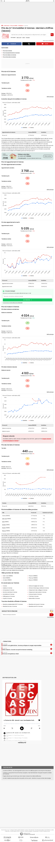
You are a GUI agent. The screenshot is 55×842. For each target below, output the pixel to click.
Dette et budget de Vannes (36, 585)
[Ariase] (34, 840)
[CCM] (21, 837)
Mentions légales (28, 831)
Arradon (28, 37)
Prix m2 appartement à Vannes (11, 52)
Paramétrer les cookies (49, 829)
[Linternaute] (34, 837)
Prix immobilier (14, 25)
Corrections (22, 831)
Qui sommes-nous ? (5, 829)
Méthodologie (50, 96)
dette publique (13, 549)
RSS (18, 831)
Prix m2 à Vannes (7, 50)
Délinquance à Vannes (9, 596)
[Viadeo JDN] (21, 840)
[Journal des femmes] (7, 837)
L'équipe (12, 829)
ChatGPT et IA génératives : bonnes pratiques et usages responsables (22, 645)
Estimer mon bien (47, 156)
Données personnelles (39, 829)
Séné (23, 37)
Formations (7, 641)
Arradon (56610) (7, 580)
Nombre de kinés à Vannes (10, 592)
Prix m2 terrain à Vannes (9, 56)
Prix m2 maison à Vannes (9, 54)
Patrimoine (6, 25)
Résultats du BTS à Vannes (36, 606)
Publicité (22, 829)
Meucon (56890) (33, 580)
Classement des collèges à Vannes (38, 590)
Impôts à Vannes (7, 598)
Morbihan (21, 25)
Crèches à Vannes (33, 596)
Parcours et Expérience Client (11, 653)
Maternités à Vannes (34, 598)
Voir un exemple (50, 617)
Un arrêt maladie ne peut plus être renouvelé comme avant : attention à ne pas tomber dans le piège (27, 778)
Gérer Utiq (7, 831)
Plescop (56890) (33, 577)
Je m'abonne (26, 299)
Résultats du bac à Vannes (10, 606)
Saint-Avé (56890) (8, 575)
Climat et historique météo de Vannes (39, 588)
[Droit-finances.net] (47, 837)
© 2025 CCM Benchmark (45, 831)
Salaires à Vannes (7, 588)
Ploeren (4, 527)
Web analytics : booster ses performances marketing (17, 649)
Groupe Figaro (36, 831)
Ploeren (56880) (33, 575)
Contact (26, 829)
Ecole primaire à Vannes (35, 594)
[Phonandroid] (47, 840)
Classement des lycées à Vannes (37, 592)
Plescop (4, 530)
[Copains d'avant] (7, 840)
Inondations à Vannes (8, 594)
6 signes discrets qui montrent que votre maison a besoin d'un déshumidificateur (22, 776)
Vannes (5, 585)
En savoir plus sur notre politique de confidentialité (12, 302)
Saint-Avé (19, 37)
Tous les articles (13, 831)
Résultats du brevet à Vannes (36, 604)
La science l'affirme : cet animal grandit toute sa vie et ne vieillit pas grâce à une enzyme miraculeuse (27, 770)
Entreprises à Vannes (8, 590)
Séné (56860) (6, 577)
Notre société (17, 829)
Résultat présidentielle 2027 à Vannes (13, 604)
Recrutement (31, 829)
